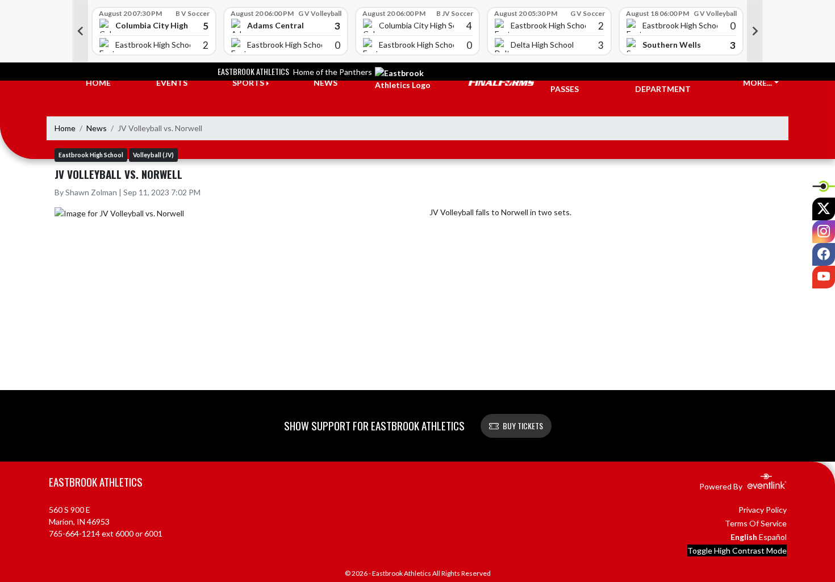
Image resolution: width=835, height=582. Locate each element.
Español (773, 537)
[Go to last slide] (80, 31)
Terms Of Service (756, 523)
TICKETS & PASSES (571, 83)
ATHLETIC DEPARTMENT (663, 83)
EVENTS (171, 82)
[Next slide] (755, 31)
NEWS (325, 82)
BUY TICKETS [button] (523, 426)
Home (65, 128)
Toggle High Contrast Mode (737, 550)
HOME (98, 82)
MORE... (757, 82)
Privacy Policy (762, 509)
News (96, 128)
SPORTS (248, 82)
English (743, 537)
